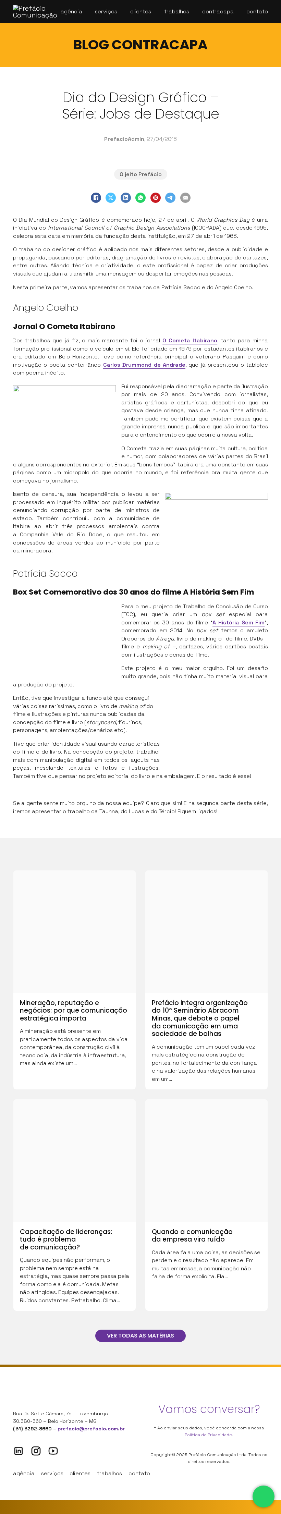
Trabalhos (176, 11)
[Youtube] (53, 1450)
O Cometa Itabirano (189, 340)
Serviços (106, 11)
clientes (80, 1473)
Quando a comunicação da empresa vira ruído (192, 1235)
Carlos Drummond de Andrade (144, 364)
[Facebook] (96, 198)
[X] (111, 198)
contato (139, 1473)
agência (24, 1473)
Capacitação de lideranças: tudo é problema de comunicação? (66, 1239)
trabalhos (109, 1473)
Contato (257, 11)
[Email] (185, 198)
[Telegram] (170, 198)
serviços (52, 1473)
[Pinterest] (155, 198)
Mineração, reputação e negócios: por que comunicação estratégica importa (73, 1010)
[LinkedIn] (126, 198)
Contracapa (218, 11)
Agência (71, 11)
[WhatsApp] (140, 198)
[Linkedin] (18, 1450)
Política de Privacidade (208, 1435)
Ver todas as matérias (140, 1336)
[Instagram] (35, 1450)
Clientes (140, 11)
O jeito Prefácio (141, 174)
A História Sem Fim (238, 622)
